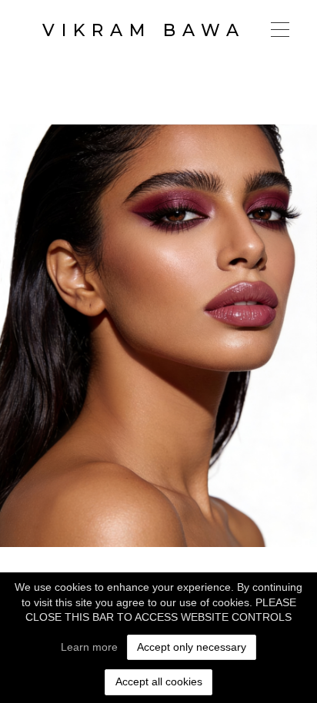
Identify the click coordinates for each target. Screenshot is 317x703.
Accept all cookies (158, 681)
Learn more (89, 647)
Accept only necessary (191, 647)
